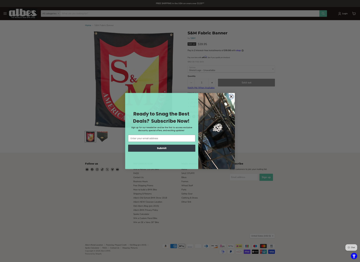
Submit (161, 148)
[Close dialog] (231, 96)
